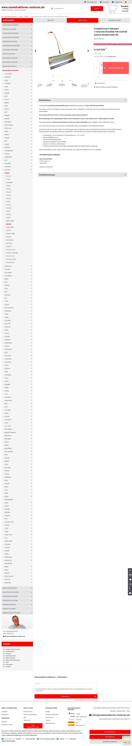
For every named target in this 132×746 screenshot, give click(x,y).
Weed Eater (8, 557)
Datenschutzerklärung (13, 660)
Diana (6, 279)
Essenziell (8, 739)
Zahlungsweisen (11, 656)
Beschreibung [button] (44, 100)
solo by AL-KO (9, 522)
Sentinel (7, 509)
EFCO (6, 301)
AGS (6, 96)
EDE (6, 292)
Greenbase (8, 359)
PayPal (62, 739)
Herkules (7, 384)
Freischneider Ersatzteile (10, 33)
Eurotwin (7, 327)
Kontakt (8, 666)
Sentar (7, 506)
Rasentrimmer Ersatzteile (11, 592)
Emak (6, 314)
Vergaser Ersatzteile (9, 608)
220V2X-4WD (10, 234)
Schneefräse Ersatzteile (10, 596)
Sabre (6, 496)
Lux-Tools (8, 426)
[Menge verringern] (101, 71)
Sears (6, 503)
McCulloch (8, 439)
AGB (7, 662)
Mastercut (8, 435)
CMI (6, 160)
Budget (7, 144)
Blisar (6, 131)
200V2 (8, 218)
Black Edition (9, 125)
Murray (7, 458)
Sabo (6, 493)
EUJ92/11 (9, 246)
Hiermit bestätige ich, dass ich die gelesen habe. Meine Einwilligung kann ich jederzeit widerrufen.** (64, 689)
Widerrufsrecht (10, 658)
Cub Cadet (8, 272)
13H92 (8, 189)
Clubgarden (8, 157)
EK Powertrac (9, 308)
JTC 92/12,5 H (10, 249)
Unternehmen (10, 651)
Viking (7, 554)
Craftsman (8, 266)
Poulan (7, 474)
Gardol (7, 346)
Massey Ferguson (10, 432)
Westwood (8, 560)
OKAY (6, 464)
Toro (6, 538)
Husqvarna (8, 400)
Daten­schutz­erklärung (30, 714)
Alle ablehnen (110, 737)
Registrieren (5, 714)
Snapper (7, 515)
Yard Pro (7, 579)
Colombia (8, 163)
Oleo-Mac (8, 467)
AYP (6, 112)
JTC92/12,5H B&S (12, 253)
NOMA (7, 461)
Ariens (7, 109)
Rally (6, 480)
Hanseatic (8, 375)
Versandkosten (111, 56)
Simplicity (8, 77)
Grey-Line (8, 362)
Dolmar (7, 285)
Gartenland (8, 349)
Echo (6, 288)
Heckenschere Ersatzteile (11, 37)
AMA (6, 106)
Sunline (7, 525)
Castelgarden (9, 150)
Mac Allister (8, 429)
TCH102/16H (10, 262)
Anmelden (4, 711)
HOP (6, 394)
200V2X (26, 16)
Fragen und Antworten (13, 649)
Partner (7, 471)
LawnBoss (8, 419)
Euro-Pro (7, 324)
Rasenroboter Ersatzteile (10, 25)
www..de (23, 8)
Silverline (7, 512)
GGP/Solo (8, 356)
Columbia (8, 166)
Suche (97, 8)
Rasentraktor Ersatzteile (11, 16)
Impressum (9, 664)
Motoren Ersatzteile (9, 54)
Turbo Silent (8, 541)
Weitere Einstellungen (8, 741)
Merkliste (4, 721)
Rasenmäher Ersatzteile (10, 62)
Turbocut (7, 544)
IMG (6, 403)
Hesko (7, 387)
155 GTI (8, 195)
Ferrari (7, 333)
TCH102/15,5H (11, 259)
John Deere (8, 74)
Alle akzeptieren (110, 732)
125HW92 (9, 182)
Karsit (6, 413)
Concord (7, 170)
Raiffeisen (8, 477)
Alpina (7, 102)
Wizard (7, 573)
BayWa (7, 118)
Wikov (6, 570)
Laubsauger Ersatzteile (10, 50)
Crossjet (7, 269)
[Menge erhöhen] (101, 65)
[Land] (126, 2)
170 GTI (8, 205)
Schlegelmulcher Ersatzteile (11, 613)
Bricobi (7, 138)
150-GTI (8, 192)
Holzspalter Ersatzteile (10, 41)
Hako (6, 371)
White (6, 566)
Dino (6, 282)
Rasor (6, 487)
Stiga (6, 80)
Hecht (6, 381)
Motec (7, 445)
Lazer (6, 423)
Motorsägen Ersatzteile (10, 58)
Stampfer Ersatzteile (9, 604)
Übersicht (51, 20)
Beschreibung (82, 20)
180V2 (8, 211)
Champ (7, 154)
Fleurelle (7, 336)
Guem (6, 365)
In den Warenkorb (116, 68)
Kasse (10, 724)
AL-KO (7, 99)
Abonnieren (65, 696)
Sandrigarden (9, 499)
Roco (6, 490)
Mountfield (8, 448)
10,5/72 (8, 176)
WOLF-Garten (9, 576)
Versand (8, 653)
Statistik (18, 739)
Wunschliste (101, 83)
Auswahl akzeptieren (110, 742)
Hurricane (8, 397)
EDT (6, 298)
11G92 (8, 179)
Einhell (7, 304)
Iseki (6, 407)
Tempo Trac (8, 535)
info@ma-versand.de (46, 167)
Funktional (72, 739)
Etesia (7, 317)
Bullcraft (7, 147)
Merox (7, 442)
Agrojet (7, 93)
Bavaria (7, 115)
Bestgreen (8, 122)
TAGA (6, 528)
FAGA (6, 330)
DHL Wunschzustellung (47, 739)
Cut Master (8, 276)
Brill (6, 141)
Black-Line (8, 128)
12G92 (8, 186)
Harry (6, 378)
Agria (6, 86)
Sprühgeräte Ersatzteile (10, 600)
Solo (6, 519)
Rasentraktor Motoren (10, 588)
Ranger (7, 483)
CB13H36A (9, 240)
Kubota (7, 416)
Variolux (7, 547)
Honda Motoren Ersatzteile (11, 45)
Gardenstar (8, 343)
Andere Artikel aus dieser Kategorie (107, 87)
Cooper (21, 16)
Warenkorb (5, 724)
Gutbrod (7, 368)
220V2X (8, 230)
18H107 (8, 214)
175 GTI (8, 208)
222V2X (8, 237)
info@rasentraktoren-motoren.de (14, 636)
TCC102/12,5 (10, 256)
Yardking (7, 83)
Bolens (7, 134)
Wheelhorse (8, 563)
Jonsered (8, 410)
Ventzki (7, 551)
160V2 (8, 202)
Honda (7, 391)
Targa (6, 531)
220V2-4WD (10, 227)
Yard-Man (8, 582)
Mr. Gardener (9, 451)
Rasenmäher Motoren (9, 66)
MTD (6, 455)
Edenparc (8, 295)
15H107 (8, 198)
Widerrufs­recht (28, 711)
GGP (6, 352)
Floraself (7, 340)
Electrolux (8, 311)
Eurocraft (8, 320)
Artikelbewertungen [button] (47, 175)
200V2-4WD (10, 221)
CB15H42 (9, 243)
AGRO (7, 90)
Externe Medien (30, 739)
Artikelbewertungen (114, 20)
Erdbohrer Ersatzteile (9, 29)
